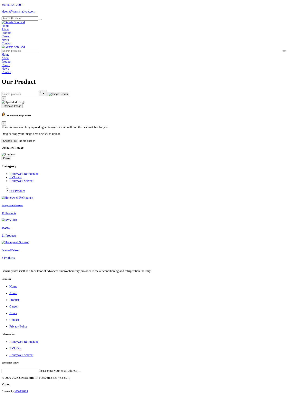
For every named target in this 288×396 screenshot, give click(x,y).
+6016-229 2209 (12, 4)
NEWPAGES (21, 391)
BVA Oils (15, 177)
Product (6, 32)
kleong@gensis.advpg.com (18, 11)
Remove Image (12, 106)
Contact (6, 43)
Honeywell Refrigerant (23, 173)
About (5, 29)
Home (5, 25)
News (5, 39)
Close (6, 158)
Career (6, 36)
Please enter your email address (58, 370)
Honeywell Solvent (21, 180)
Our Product (17, 191)
